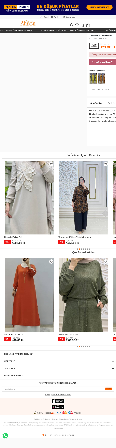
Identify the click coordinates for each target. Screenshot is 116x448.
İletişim (45, 17)
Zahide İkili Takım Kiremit (69, 334)
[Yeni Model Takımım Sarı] (93, 78)
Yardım (56, 17)
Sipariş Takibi (70, 17)
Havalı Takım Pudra (66, 237)
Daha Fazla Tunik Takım (100, 90)
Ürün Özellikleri (96, 103)
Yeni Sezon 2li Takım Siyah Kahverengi (20, 237)
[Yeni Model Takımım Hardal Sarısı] (101, 78)
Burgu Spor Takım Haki (14, 334)
